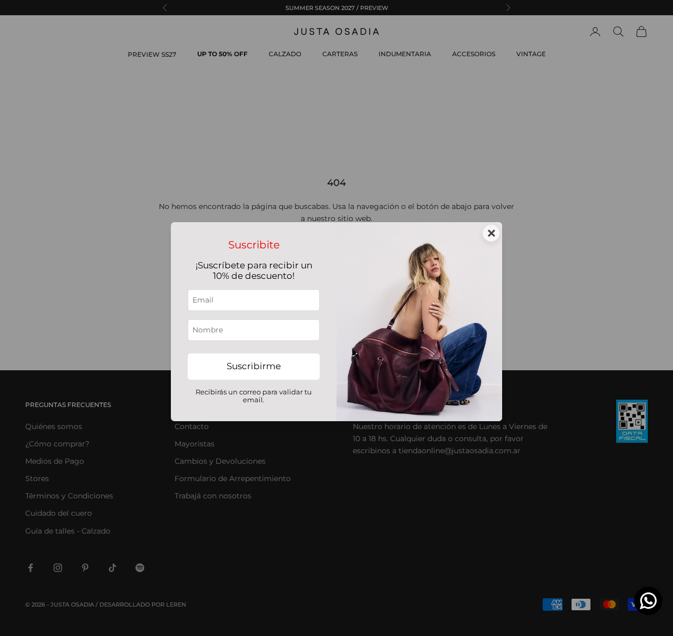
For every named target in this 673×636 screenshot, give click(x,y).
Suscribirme (254, 366)
